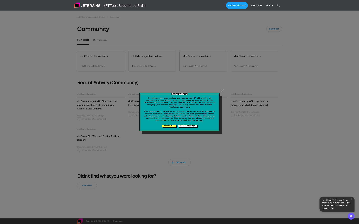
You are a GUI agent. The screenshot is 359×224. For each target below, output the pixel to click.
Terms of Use (195, 116)
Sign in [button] (269, 5)
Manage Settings (187, 126)
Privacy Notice (173, 116)
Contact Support (237, 5)
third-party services (159, 118)
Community (256, 5)
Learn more (185, 107)
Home (87, 5)
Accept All (169, 126)
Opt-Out (199, 120)
